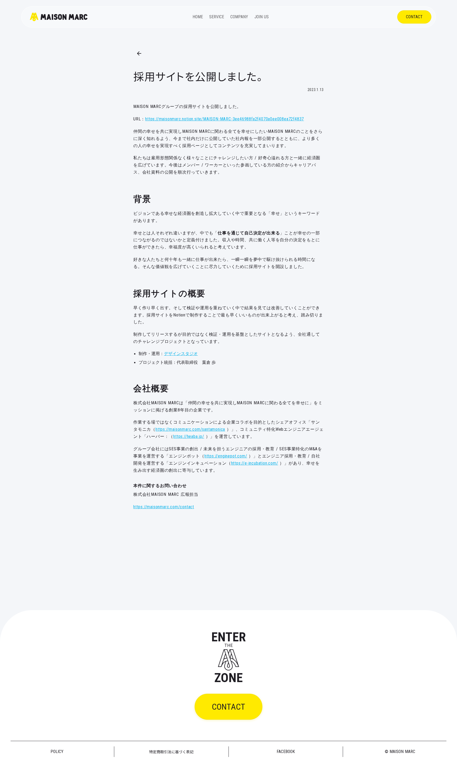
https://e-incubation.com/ (254, 463)
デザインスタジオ (181, 353)
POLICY (57, 752)
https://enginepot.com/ (225, 456)
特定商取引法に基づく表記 (171, 752)
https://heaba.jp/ (188, 436)
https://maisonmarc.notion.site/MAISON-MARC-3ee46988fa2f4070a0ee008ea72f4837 (224, 118)
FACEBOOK (286, 752)
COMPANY (239, 16)
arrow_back (139, 53)
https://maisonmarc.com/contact (163, 506)
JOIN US (261, 16)
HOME (198, 16)
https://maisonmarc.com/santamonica (190, 429)
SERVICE (216, 16)
